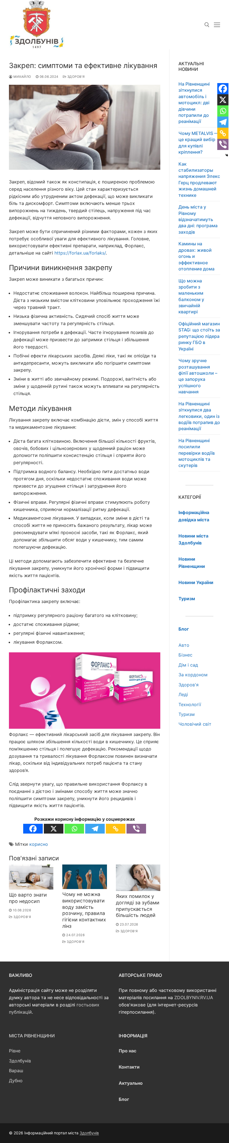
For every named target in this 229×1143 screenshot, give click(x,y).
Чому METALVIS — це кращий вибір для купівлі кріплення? (198, 142)
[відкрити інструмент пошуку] (206, 24)
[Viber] (136, 829)
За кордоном (192, 674)
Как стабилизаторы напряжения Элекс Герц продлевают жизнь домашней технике (199, 179)
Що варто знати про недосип (28, 898)
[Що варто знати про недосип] (31, 877)
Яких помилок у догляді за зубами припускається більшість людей (137, 905)
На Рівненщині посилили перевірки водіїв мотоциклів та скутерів (196, 453)
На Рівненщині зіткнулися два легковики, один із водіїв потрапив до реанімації (199, 416)
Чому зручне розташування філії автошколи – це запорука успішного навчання (197, 376)
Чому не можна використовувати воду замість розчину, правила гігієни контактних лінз (84, 910)
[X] (53, 829)
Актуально (131, 1083)
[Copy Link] (115, 829)
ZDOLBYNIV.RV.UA (193, 997)
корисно (38, 844)
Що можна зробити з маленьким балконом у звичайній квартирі (191, 296)
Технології (189, 704)
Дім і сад (188, 665)
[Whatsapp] (74, 829)
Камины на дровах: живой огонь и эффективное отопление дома (196, 256)
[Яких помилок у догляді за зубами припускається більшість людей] (138, 877)
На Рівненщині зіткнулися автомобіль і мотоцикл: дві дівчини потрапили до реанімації (194, 102)
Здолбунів (20, 1061)
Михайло (22, 77)
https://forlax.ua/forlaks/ (80, 253)
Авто (183, 645)
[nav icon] (217, 25)
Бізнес (185, 655)
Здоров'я (75, 77)
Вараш (16, 1070)
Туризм (186, 714)
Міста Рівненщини (32, 1035)
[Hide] (227, 155)
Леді (183, 694)
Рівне (14, 1051)
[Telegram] (95, 829)
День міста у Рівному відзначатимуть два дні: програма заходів (198, 219)
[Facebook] (33, 829)
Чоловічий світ (194, 724)
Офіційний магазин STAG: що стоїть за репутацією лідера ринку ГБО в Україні (199, 336)
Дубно (16, 1080)
